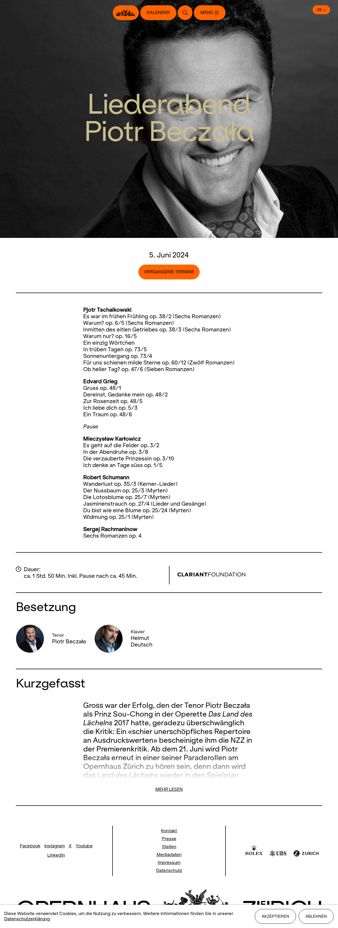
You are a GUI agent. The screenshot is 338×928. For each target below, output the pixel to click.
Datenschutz (169, 870)
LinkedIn (56, 855)
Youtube (84, 845)
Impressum (169, 862)
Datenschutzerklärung (27, 918)
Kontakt (169, 830)
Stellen (169, 846)
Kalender (158, 12)
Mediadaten (169, 854)
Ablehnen (316, 916)
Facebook (30, 845)
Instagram (54, 845)
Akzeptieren (275, 916)
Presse (169, 838)
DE (319, 10)
